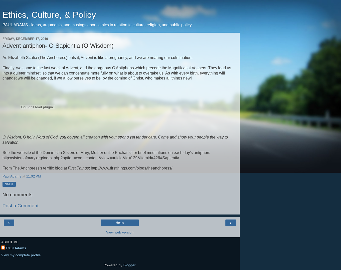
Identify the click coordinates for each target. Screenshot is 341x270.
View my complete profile (21, 255)
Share (9, 184)
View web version (120, 232)
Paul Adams (16, 248)
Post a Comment (20, 205)
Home (120, 222)
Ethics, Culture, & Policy (49, 15)
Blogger (129, 265)
